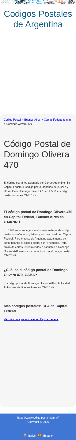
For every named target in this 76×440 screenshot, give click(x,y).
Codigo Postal (12, 119)
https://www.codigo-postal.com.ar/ (38, 417)
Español (48, 435)
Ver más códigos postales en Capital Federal (31, 319)
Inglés (32, 435)
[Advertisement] (38, 74)
